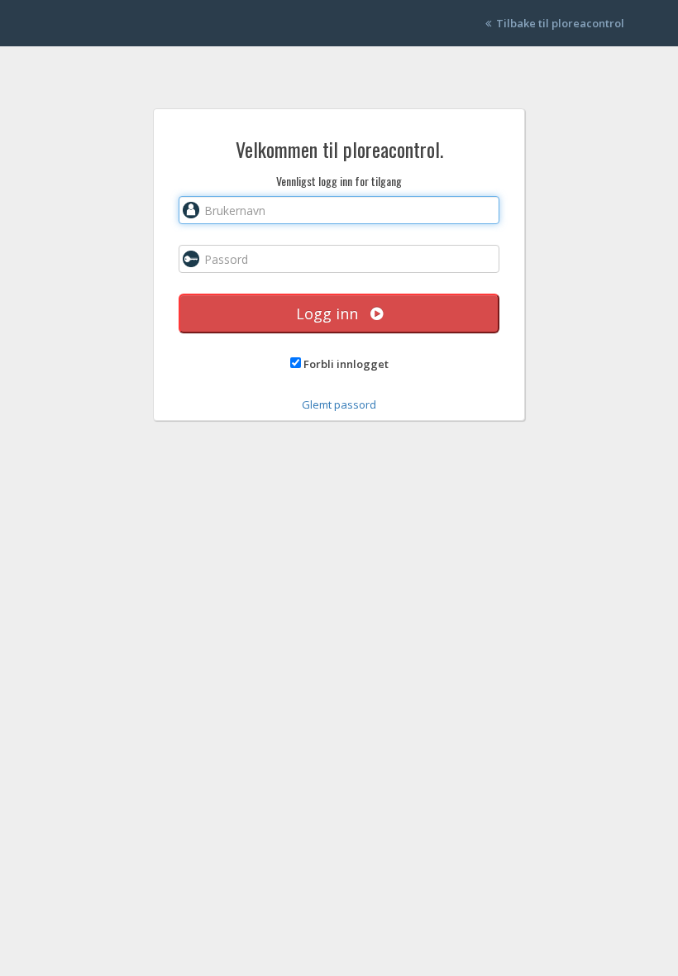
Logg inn (333, 313)
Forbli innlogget (346, 363)
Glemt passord (339, 404)
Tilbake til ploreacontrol (557, 23)
